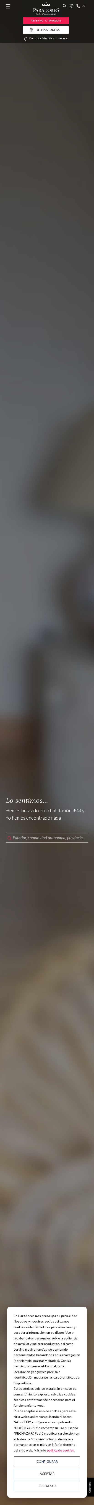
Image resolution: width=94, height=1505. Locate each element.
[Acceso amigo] (83, 6)
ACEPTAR (47, 1473)
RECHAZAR (47, 1486)
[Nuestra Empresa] (72, 6)
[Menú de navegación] (8, 6)
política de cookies (60, 1450)
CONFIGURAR (47, 1461)
